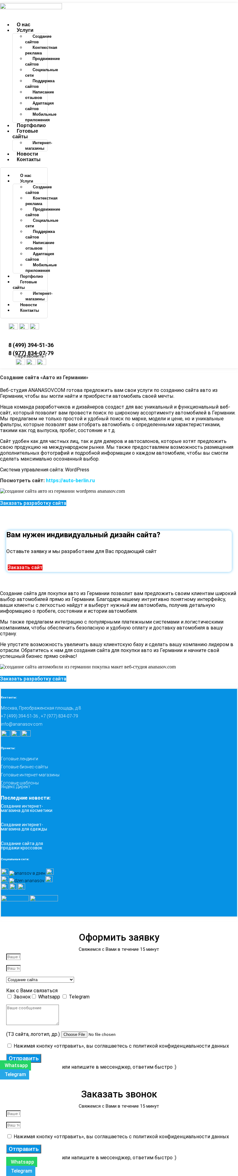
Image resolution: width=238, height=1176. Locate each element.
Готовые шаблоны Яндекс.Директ (20, 784)
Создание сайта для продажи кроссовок (22, 845)
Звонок (22, 997)
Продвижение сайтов (42, 61)
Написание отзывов (39, 95)
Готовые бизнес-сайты (24, 766)
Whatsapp (49, 997)
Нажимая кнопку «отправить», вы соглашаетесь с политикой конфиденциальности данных (121, 1046)
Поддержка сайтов (40, 84)
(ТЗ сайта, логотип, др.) (33, 1034)
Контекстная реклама (41, 50)
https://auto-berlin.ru (70, 480)
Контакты (29, 159)
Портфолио (31, 125)
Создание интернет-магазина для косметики (26, 808)
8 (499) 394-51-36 (31, 345)
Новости (27, 154)
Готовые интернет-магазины (30, 774)
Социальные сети (41, 72)
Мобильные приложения (40, 117)
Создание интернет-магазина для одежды (24, 826)
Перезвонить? (30, 356)
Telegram (79, 997)
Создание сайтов (38, 39)
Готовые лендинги (19, 758)
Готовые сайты (25, 133)
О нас (23, 24)
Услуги (25, 30)
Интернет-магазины (38, 145)
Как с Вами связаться (32, 991)
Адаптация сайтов (39, 106)
